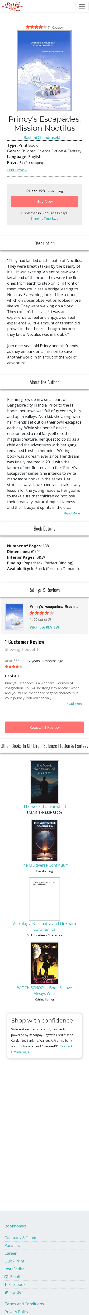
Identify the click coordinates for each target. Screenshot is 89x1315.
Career (11, 1253)
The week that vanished (44, 806)
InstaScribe (14, 1268)
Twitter (15, 1292)
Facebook (16, 1284)
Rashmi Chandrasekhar (44, 137)
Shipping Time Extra (45, 218)
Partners (12, 1245)
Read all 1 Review (44, 727)
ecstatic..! (14, 675)
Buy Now (45, 201)
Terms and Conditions (24, 1303)
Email (14, 1276)
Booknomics (16, 1226)
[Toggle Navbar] (82, 6)
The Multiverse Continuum (45, 865)
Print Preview (17, 170)
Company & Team (20, 1237)
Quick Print (14, 1261)
